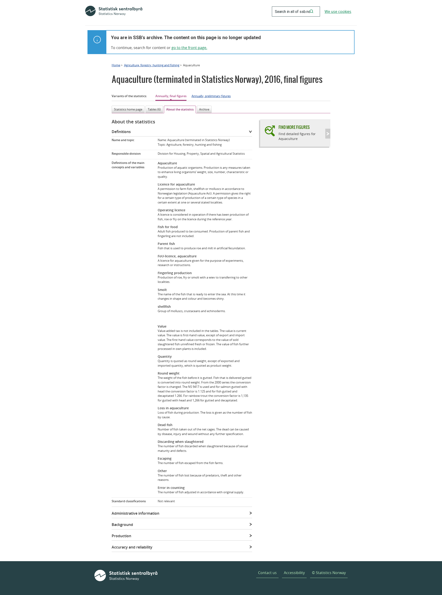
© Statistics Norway (329, 572)
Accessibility (294, 572)
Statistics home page (128, 109)
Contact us (267, 572)
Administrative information (135, 513)
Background (122, 524)
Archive (204, 109)
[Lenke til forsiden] (113, 11)
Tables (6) (154, 109)
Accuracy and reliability (132, 547)
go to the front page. (189, 47)
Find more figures (294, 127)
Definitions (121, 131)
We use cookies (338, 11)
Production (121, 535)
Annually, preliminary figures (211, 96)
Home (116, 65)
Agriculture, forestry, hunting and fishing (151, 65)
